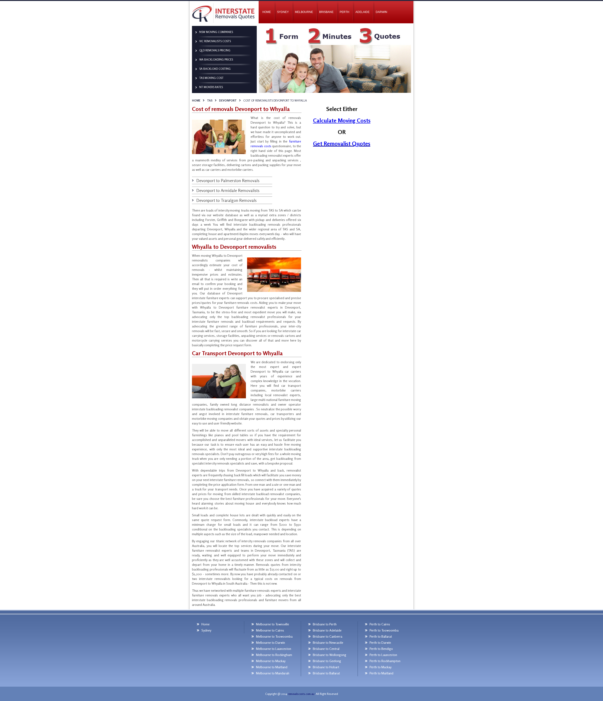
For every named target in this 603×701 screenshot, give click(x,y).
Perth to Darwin (380, 642)
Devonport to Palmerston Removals (227, 180)
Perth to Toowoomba (384, 630)
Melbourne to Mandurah (272, 673)
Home (196, 100)
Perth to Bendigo (381, 649)
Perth (344, 12)
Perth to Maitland (381, 673)
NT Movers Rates (211, 87)
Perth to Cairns (380, 624)
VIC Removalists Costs (215, 41)
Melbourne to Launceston (273, 649)
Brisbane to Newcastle (328, 642)
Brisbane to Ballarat (326, 673)
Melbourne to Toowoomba (274, 636)
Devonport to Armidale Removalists (227, 190)
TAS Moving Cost (211, 78)
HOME (266, 12)
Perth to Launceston (383, 655)
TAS (209, 100)
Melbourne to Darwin (270, 642)
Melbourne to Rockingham (274, 655)
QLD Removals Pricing (214, 50)
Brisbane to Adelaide (327, 630)
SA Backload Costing (215, 68)
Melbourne (304, 12)
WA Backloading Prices (216, 59)
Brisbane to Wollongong (329, 655)
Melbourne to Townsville (272, 624)
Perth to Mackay (380, 667)
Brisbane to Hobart (326, 667)
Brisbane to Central (326, 649)
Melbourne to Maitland (271, 667)
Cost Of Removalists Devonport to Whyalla (275, 100)
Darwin (381, 12)
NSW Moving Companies (216, 32)
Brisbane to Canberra (327, 636)
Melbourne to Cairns (270, 630)
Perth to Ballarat (381, 636)
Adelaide (362, 12)
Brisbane (326, 12)
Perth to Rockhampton (385, 661)
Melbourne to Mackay (270, 661)
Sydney (283, 12)
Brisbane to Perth (325, 624)
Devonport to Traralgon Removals (226, 200)
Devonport (228, 100)
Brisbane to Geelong (327, 661)
